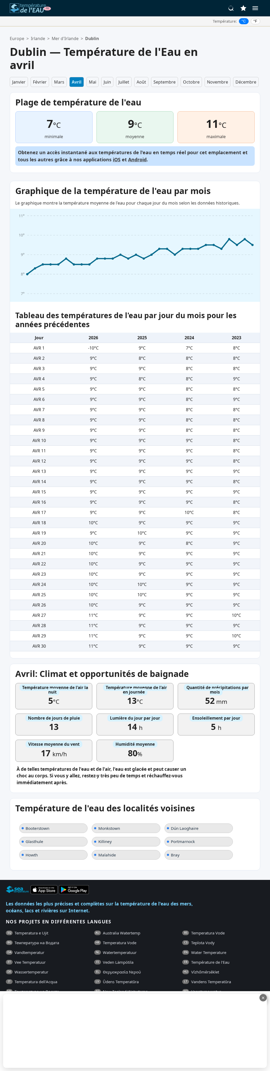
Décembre (245, 82)
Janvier (19, 82)
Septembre (164, 82)
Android (137, 159)
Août (141, 82)
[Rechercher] (231, 8)
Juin (107, 82)
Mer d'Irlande (65, 38)
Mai (92, 82)
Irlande (38, 38)
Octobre (191, 82)
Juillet (123, 82)
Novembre (217, 82)
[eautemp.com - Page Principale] (30, 8)
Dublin (92, 38)
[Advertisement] (128, 1031)
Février (40, 82)
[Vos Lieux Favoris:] (243, 8)
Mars (59, 82)
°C (244, 21)
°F (255, 21)
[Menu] (255, 8)
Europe (17, 38)
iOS (116, 159)
